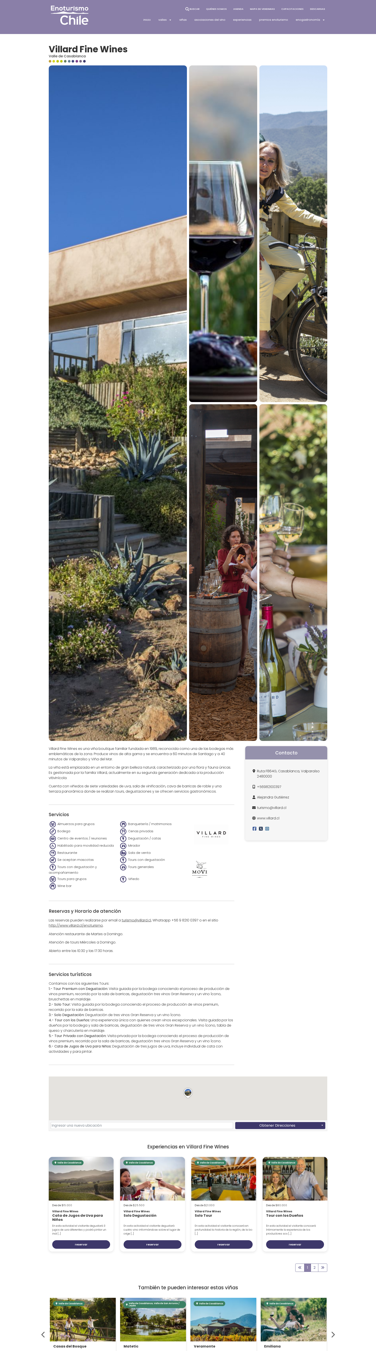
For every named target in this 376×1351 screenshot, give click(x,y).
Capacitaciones (292, 9)
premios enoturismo (273, 20)
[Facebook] (254, 828)
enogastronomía (308, 20)
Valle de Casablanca (67, 56)
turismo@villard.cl (136, 920)
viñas (183, 20)
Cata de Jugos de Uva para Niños (77, 1217)
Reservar (81, 1245)
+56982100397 (269, 786)
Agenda (238, 9)
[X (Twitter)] (261, 828)
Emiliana (202, 1346)
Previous (43, 1334)
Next (332, 1334)
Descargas (317, 9)
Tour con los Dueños (284, 1215)
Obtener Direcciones (277, 1125)
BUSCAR (195, 9)
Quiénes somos (216, 9)
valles (162, 20)
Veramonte (134, 1346)
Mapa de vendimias (262, 9)
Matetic (60, 1346)
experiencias (242, 20)
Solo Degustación (140, 1215)
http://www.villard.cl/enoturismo (76, 925)
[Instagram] (267, 828)
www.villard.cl (268, 818)
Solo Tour (203, 1215)
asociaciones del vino (209, 20)
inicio (147, 20)
